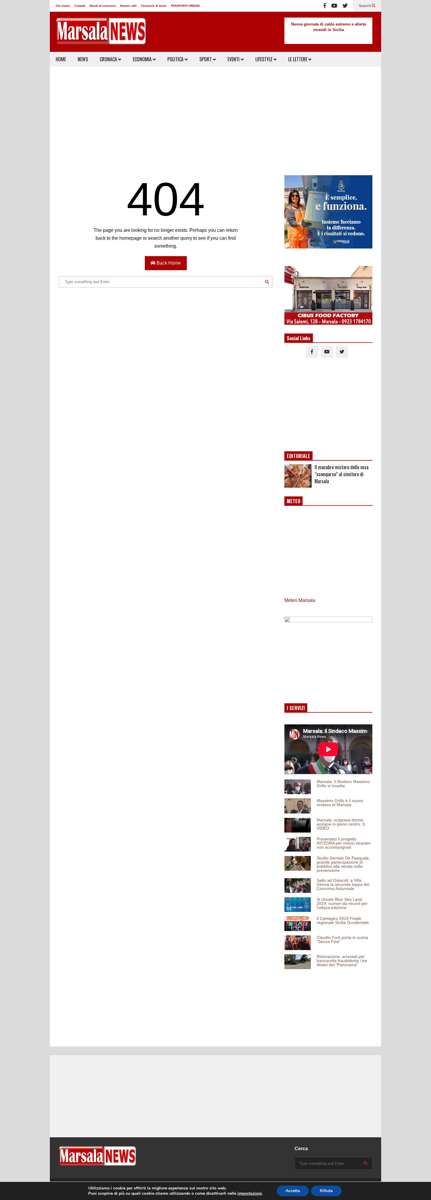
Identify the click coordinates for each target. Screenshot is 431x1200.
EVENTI (234, 59)
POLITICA (176, 59)
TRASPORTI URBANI (185, 5)
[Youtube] (334, 6)
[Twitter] (345, 6)
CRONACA (109, 59)
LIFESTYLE (264, 59)
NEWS (83, 59)
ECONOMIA (143, 59)
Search (365, 6)
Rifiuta (326, 1191)
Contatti (79, 5)
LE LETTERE (298, 59)
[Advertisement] (215, 116)
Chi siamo (63, 5)
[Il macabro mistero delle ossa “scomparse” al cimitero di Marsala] (298, 476)
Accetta (293, 1191)
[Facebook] (324, 6)
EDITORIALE (298, 455)
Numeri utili (128, 5)
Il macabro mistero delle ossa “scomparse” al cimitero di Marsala (342, 474)
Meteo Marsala (299, 600)
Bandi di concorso (103, 5)
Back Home (168, 263)
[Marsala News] (101, 35)
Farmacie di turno (153, 5)
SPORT (206, 59)
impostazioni (249, 1193)
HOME (61, 59)
